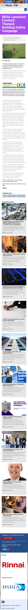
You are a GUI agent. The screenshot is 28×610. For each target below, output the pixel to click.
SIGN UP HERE (8, 538)
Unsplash (15, 181)
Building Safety (21, 196)
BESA (4, 196)
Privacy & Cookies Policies (8, 608)
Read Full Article (8, 233)
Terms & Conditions (15, 605)
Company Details (6, 605)
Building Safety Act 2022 (10, 100)
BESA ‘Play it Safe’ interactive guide (13, 70)
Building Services (15, 37)
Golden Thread (12, 196)
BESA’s (15, 130)
